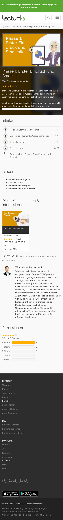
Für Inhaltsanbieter (11, 429)
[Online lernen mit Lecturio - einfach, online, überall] (13, 17)
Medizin (6, 444)
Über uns (6, 385)
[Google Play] (29, 494)
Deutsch (46, 515)
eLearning (7, 457)
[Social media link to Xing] (26, 481)
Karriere (6, 453)
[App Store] (10, 494)
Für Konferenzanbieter (13, 433)
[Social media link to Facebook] (4, 481)
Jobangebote (8, 393)
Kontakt (5, 397)
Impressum (33, 515)
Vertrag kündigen (10, 511)
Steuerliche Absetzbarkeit (14, 515)
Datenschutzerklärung (12, 508)
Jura (4, 448)
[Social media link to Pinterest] (15, 481)
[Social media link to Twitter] (10, 481)
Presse (5, 389)
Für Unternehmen (10, 424)
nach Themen (8, 405)
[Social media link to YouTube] (21, 481)
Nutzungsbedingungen (36, 508)
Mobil (4, 468)
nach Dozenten (9, 413)
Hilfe (4, 464)
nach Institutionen (10, 409)
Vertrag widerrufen (29, 511)
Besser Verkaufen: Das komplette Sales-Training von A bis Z (31, 26)
